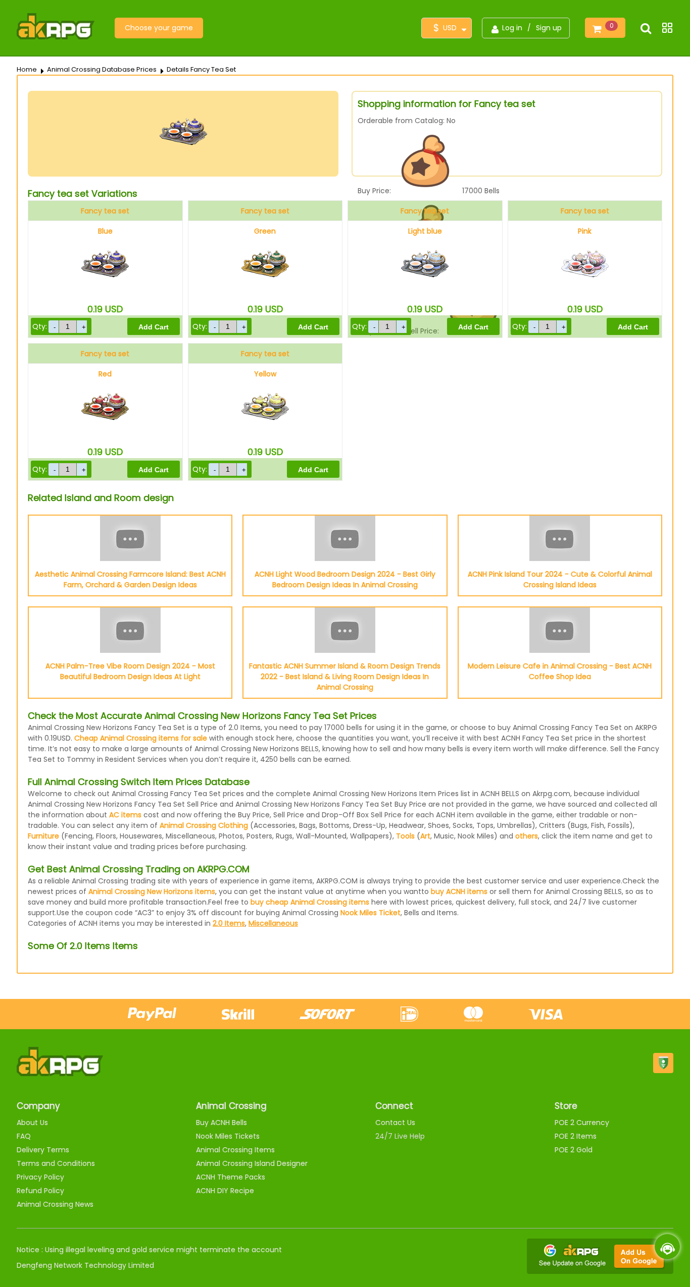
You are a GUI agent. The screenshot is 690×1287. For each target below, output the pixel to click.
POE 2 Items (576, 1136)
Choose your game (159, 28)
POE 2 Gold (574, 1150)
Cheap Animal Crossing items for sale (140, 738)
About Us (32, 1122)
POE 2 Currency (582, 1122)
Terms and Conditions (56, 1163)
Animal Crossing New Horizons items (151, 891)
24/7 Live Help (400, 1136)
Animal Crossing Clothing (204, 825)
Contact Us (395, 1122)
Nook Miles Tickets (228, 1136)
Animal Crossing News (55, 1204)
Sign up (549, 28)
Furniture (43, 836)
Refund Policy (40, 1191)
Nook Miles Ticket (370, 913)
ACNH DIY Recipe (225, 1191)
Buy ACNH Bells (221, 1122)
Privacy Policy (40, 1177)
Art (425, 836)
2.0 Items (229, 923)
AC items (125, 815)
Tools (405, 836)
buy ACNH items (459, 891)
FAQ (24, 1136)
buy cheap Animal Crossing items (310, 902)
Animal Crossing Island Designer (252, 1163)
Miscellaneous (273, 923)
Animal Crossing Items (235, 1150)
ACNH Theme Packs (230, 1177)
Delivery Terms (43, 1150)
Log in (512, 28)
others (526, 836)
